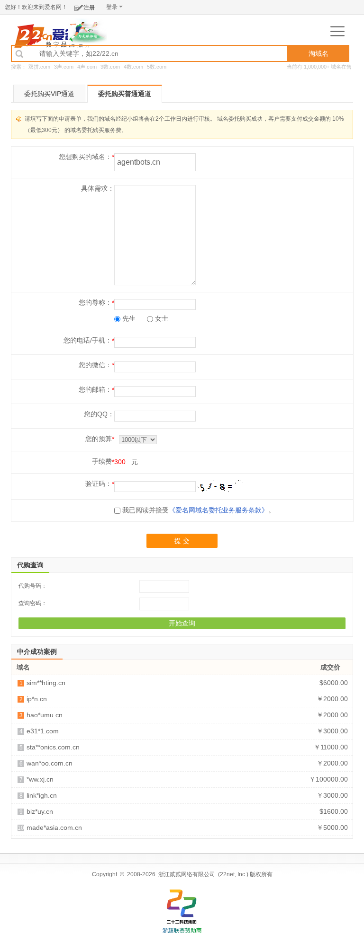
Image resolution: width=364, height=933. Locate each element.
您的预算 (98, 438)
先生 (128, 318)
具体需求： (97, 188)
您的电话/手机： (88, 340)
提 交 (182, 541)
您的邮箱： (95, 389)
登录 (112, 7)
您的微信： (95, 365)
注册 (89, 7)
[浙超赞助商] (87, 31)
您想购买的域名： (85, 156)
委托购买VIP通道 (49, 93)
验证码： (98, 483)
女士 (160, 318)
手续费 (102, 461)
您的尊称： (95, 302)
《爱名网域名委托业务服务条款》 (218, 510)
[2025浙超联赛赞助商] (182, 911)
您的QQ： (99, 414)
